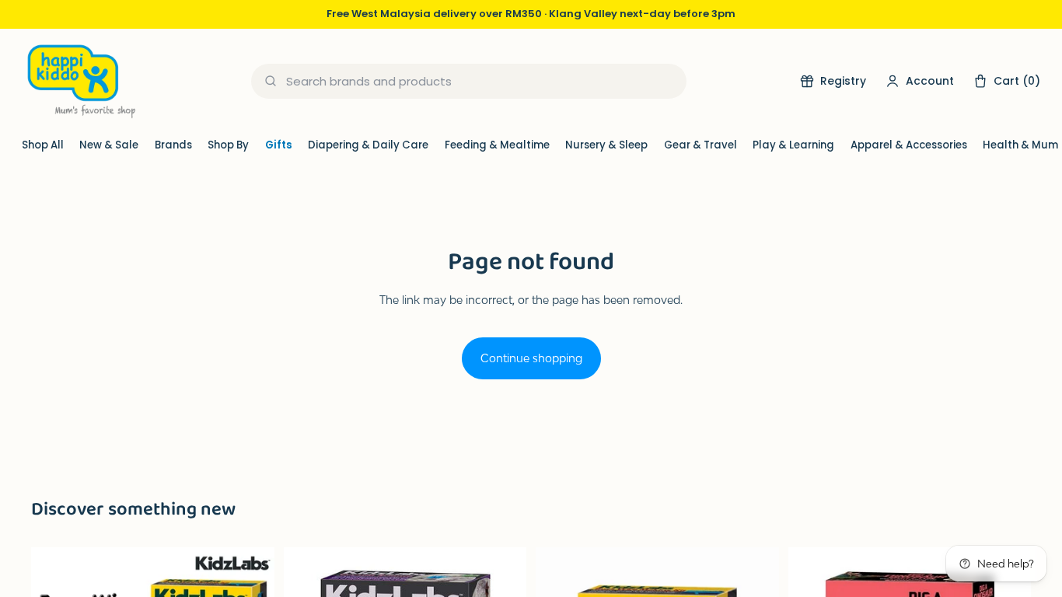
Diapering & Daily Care (368, 145)
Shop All (43, 145)
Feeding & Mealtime (497, 145)
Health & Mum (1020, 145)
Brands (173, 145)
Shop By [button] (228, 145)
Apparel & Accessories (909, 145)
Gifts (278, 145)
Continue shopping (531, 358)
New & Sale (108, 145)
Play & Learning (793, 145)
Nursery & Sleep (606, 145)
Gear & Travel (700, 145)
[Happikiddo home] (80, 81)
